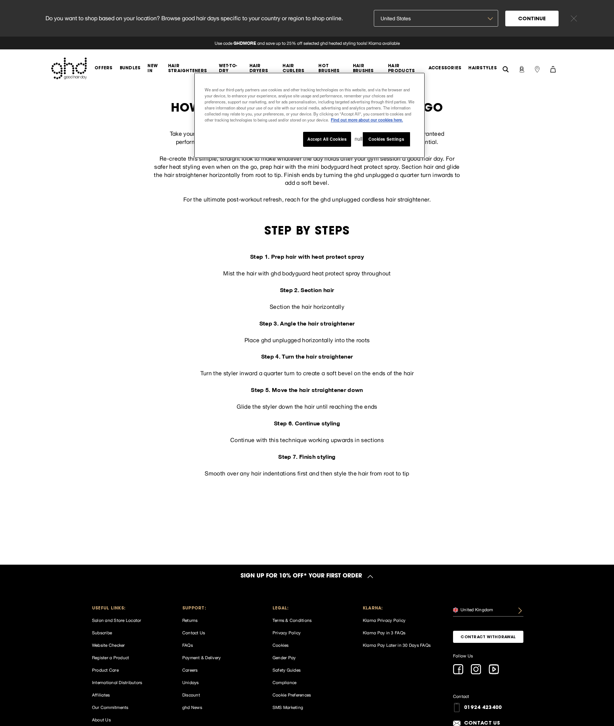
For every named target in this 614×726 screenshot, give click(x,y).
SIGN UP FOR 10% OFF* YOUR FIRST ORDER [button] (301, 576)
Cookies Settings (386, 139)
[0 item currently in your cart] (553, 68)
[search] (505, 68)
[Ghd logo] (69, 68)
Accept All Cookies (326, 139)
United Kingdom (476, 609)
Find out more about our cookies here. (367, 120)
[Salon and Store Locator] (537, 68)
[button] (127, 608)
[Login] (521, 68)
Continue (532, 19)
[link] (307, 43)
